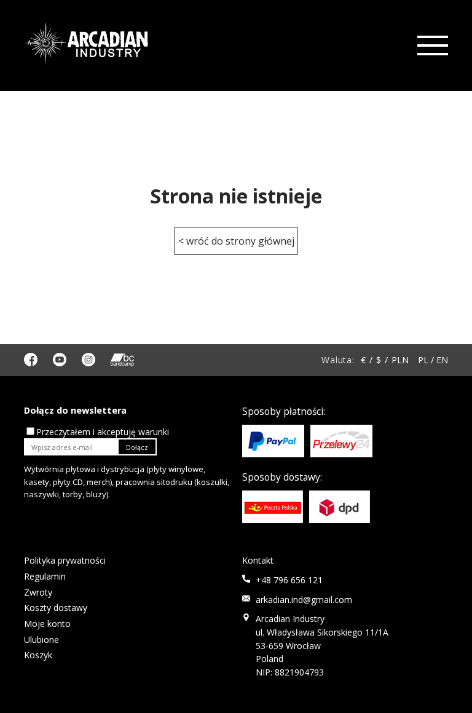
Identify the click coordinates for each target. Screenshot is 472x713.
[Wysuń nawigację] (431, 46)
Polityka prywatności (65, 560)
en (442, 360)
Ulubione (41, 639)
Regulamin (45, 576)
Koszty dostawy (55, 607)
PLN (400, 360)
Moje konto (47, 623)
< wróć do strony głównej (236, 241)
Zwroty (38, 592)
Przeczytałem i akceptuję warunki (102, 432)
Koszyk (38, 655)
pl (423, 360)
